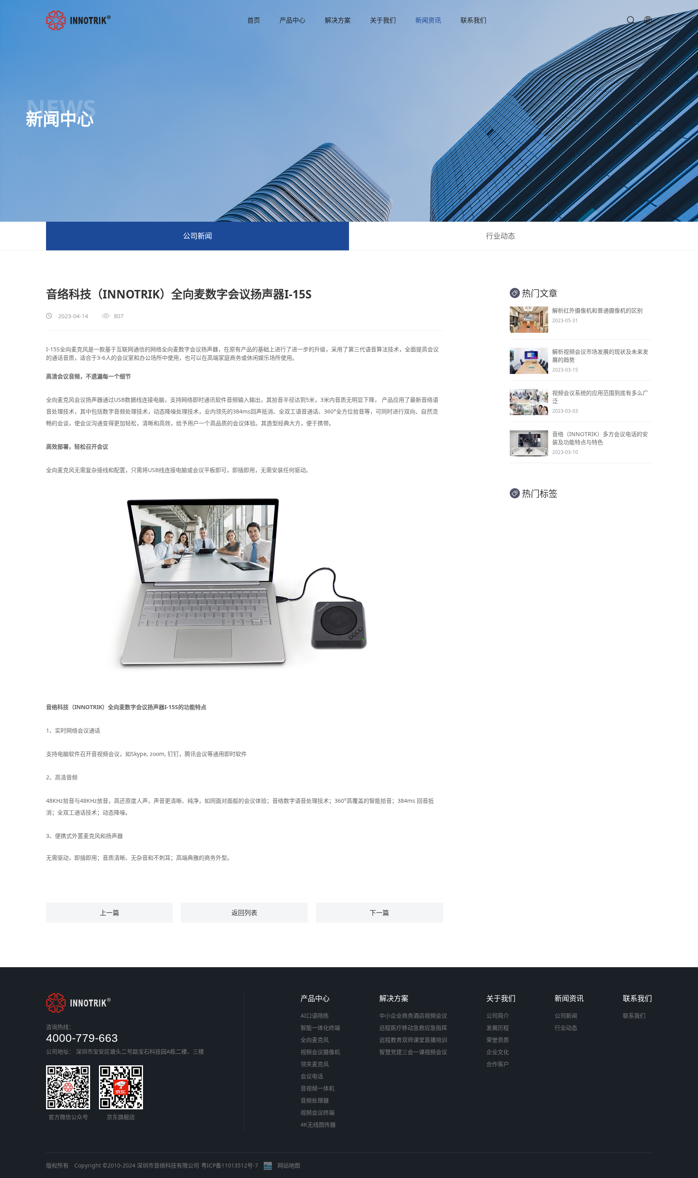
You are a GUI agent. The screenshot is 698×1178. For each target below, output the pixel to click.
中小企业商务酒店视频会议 (413, 1015)
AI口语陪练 (315, 1015)
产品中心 (292, 20)
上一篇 (109, 912)
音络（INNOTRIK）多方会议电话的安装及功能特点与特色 (600, 438)
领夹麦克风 (315, 1064)
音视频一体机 (317, 1088)
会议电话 (312, 1076)
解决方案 (338, 20)
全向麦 (116, 707)
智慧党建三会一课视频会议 (413, 1052)
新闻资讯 (428, 20)
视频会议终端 (317, 1112)
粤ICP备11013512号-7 (229, 1165)
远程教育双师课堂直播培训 (413, 1040)
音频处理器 (315, 1100)
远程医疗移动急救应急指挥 (413, 1027)
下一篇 (379, 912)
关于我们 (383, 20)
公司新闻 (197, 236)
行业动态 (500, 236)
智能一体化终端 (320, 1027)
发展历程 (497, 1027)
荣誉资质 (497, 1040)
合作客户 (497, 1064)
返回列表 (244, 912)
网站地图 (289, 1165)
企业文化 (497, 1052)
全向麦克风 (74, 349)
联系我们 (473, 20)
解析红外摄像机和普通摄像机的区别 (597, 310)
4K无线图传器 (318, 1124)
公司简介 (497, 1015)
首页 (253, 20)
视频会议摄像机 (320, 1052)
